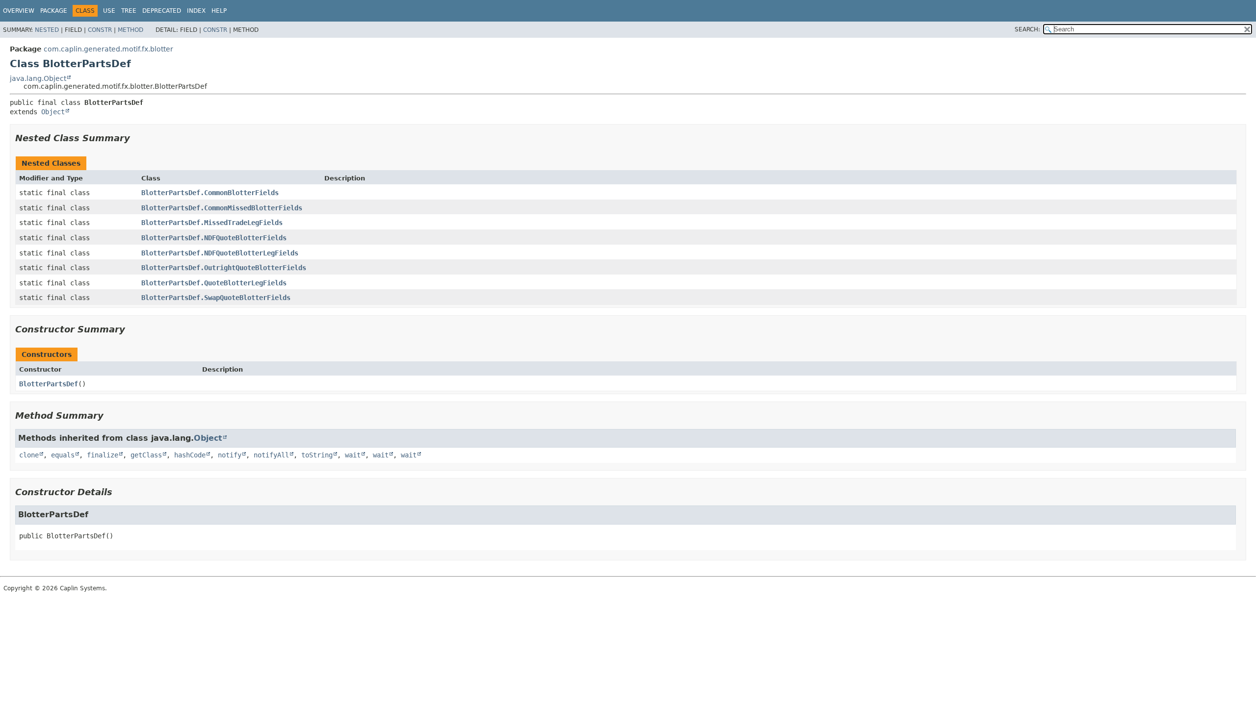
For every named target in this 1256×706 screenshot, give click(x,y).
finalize (102, 455)
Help (219, 10)
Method (130, 29)
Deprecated (161, 10)
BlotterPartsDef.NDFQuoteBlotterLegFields (219, 253)
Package (53, 10)
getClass (146, 455)
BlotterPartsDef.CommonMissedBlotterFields (221, 208)
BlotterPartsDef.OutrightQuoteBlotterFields (223, 268)
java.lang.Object (38, 78)
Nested (47, 29)
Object (53, 112)
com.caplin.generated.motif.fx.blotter (108, 49)
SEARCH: (1027, 29)
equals (63, 455)
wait (353, 455)
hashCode (190, 455)
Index (196, 10)
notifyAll (271, 455)
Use (109, 10)
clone (29, 455)
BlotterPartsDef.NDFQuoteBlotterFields (214, 238)
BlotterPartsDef (48, 384)
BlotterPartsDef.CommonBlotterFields (210, 193)
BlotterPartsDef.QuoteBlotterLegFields (214, 283)
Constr (100, 29)
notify (229, 455)
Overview (18, 10)
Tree (128, 10)
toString (317, 455)
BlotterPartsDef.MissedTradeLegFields (212, 223)
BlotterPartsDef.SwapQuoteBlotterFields (215, 298)
